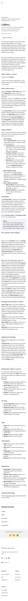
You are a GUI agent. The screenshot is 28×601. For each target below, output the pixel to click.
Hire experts (4, 590)
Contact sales (4, 592)
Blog (2, 577)
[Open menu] (25, 2)
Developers (17, 580)
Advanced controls (5, 20)
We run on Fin (6, 562)
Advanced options (10, 496)
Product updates (5, 574)
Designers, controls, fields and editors (10, 19)
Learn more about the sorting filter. (11, 211)
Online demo (4, 595)
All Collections (4, 17)
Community (18, 577)
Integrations (4, 580)
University (17, 574)
